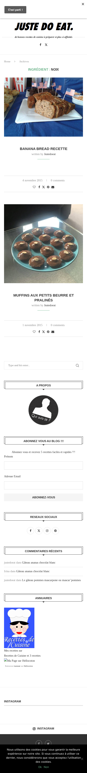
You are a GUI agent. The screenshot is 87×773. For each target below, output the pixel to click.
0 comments (58, 180)
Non (46, 767)
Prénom (8, 456)
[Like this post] (34, 187)
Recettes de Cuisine (15, 655)
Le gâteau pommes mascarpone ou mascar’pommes (51, 580)
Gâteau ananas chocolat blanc (38, 562)
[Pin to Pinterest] (48, 187)
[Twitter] (46, 44)
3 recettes (35, 655)
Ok (40, 767)
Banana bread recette (43, 149)
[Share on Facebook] (39, 187)
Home (7, 61)
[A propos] (43, 410)
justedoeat (50, 154)
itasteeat (17, 666)
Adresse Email (12, 476)
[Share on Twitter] (43, 187)
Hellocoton (28, 666)
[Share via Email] (52, 187)
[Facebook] (40, 44)
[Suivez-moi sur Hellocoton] (19, 660)
